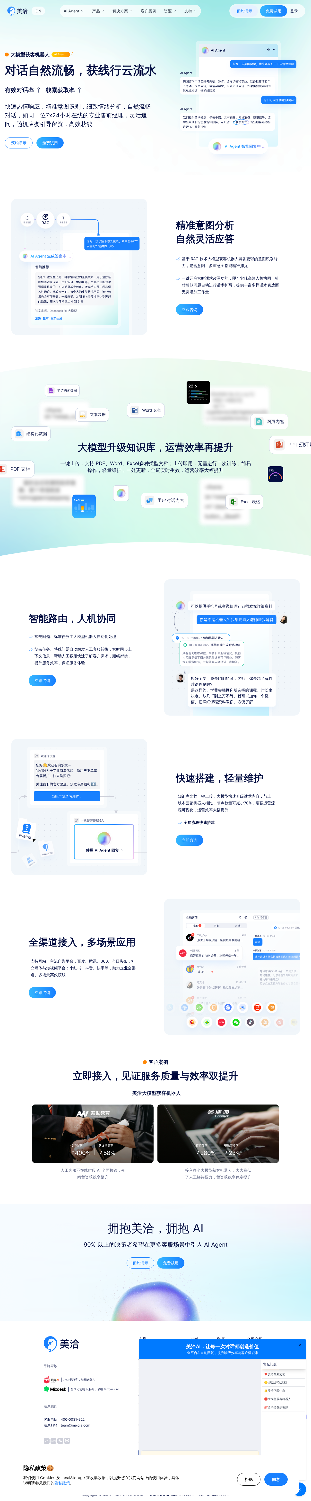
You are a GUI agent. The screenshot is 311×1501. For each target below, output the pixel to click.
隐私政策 (62, 1483)
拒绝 (249, 1479)
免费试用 (273, 11)
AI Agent (71, 11)
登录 (294, 11)
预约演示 (244, 11)
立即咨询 (189, 309)
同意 (276, 1479)
